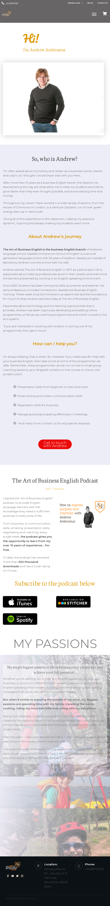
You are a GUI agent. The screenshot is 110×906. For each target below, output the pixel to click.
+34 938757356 (12, 3)
